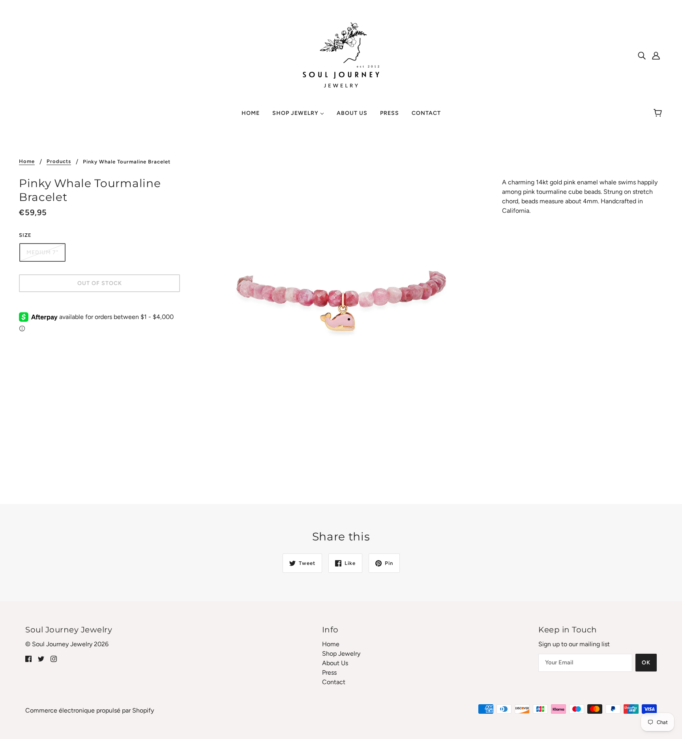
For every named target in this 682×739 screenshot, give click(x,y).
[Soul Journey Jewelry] (341, 54)
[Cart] (658, 113)
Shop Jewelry (341, 653)
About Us (335, 663)
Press (329, 672)
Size (25, 235)
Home (27, 161)
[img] (642, 55)
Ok (646, 662)
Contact (333, 682)
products (59, 161)
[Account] (656, 55)
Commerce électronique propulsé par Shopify (89, 710)
